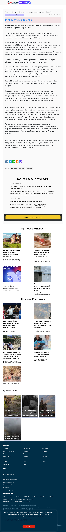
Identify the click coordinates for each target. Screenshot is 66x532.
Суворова (29, 168)
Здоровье (44, 453)
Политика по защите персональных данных (18, 521)
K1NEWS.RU (34, 496)
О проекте (5, 472)
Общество (25, 459)
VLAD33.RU (18, 496)
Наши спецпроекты (7, 453)
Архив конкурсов (7, 456)
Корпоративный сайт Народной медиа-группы (16, 501)
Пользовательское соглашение (10, 479)
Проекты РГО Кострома (8, 451)
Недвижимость (26, 448)
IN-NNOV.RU (26, 496)
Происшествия (26, 451)
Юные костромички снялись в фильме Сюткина (26, 201)
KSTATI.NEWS (43, 496)
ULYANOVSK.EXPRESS (19, 499)
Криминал (25, 456)
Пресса (5, 459)
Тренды (24, 461)
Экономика (45, 448)
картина (21, 168)
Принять (28, 526)
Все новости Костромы (15, 15)
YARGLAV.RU (30, 499)
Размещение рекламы (8, 474)
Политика (44, 451)
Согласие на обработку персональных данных (19, 519)
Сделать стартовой (7, 484)
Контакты (5, 477)
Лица (43, 461)
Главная (7, 12)
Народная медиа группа (9, 490)
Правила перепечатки (8, 482)
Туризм (5, 461)
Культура (14, 12)
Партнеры (25, 453)
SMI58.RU (51, 496)
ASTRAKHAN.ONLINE (8, 496)
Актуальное (6, 464)
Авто (43, 459)
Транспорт (5, 448)
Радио (24, 464)
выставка (14, 168)
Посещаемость (6, 487)
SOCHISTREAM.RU (7, 499)
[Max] (20, 162)
